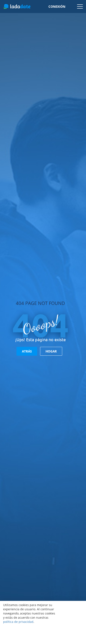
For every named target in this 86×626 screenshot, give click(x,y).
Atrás (27, 351)
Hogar (51, 351)
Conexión (56, 6)
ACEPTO (71, 613)
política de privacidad (18, 622)
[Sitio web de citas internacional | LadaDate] (17, 6)
